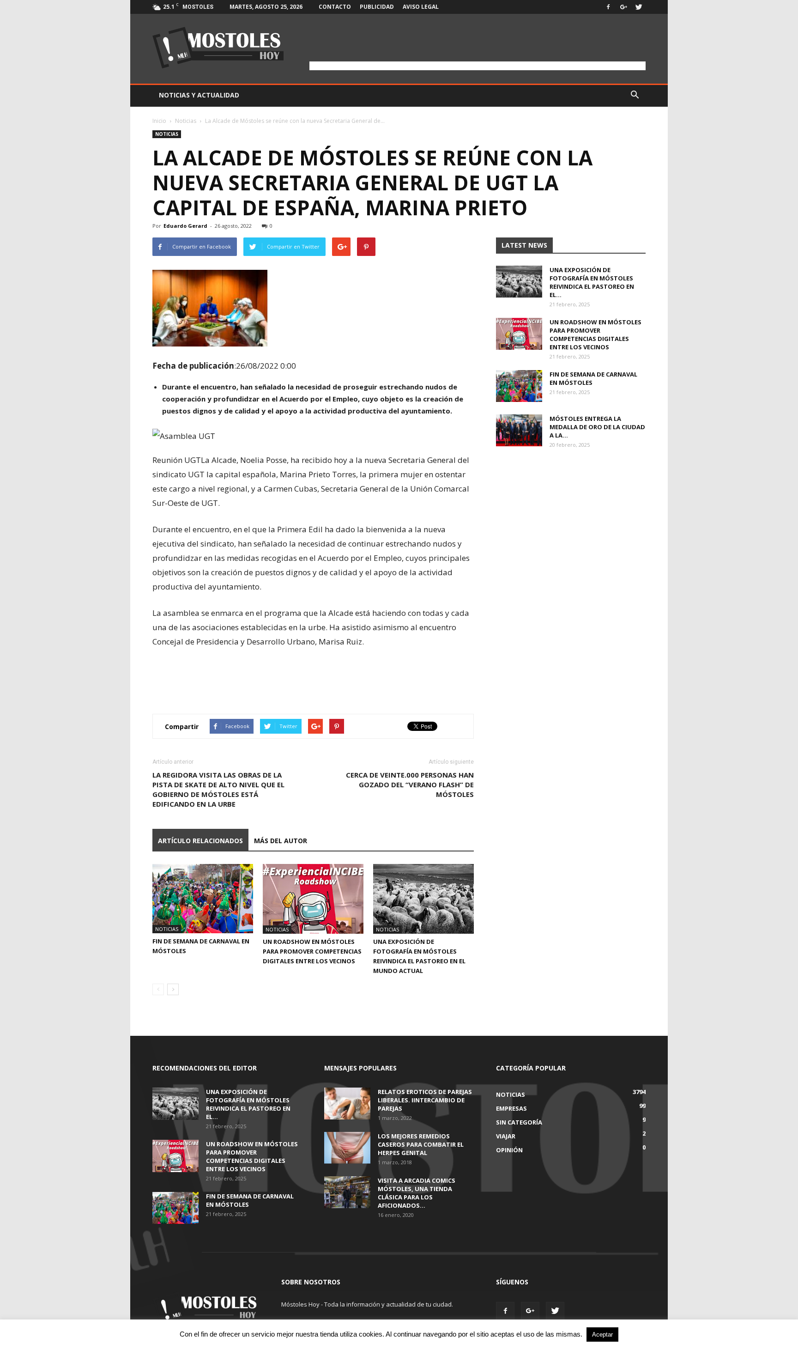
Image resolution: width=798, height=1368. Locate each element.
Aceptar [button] (602, 1334)
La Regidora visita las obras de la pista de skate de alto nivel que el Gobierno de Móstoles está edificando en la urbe (218, 789)
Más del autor (280, 840)
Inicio (159, 121)
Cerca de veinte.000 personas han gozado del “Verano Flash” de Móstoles (410, 784)
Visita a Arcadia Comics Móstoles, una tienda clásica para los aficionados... (416, 1193)
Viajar (505, 1136)
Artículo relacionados (200, 840)
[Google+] (623, 7)
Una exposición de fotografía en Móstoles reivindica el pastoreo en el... (592, 282)
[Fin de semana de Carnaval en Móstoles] (202, 898)
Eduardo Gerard (185, 225)
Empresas (511, 1108)
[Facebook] (608, 7)
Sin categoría (519, 1122)
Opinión (509, 1150)
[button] (634, 95)
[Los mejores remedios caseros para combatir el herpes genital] (347, 1148)
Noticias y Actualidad (199, 95)
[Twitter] (639, 7)
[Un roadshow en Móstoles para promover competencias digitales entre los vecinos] (313, 899)
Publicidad (377, 7)
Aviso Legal (421, 7)
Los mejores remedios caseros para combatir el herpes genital (421, 1144)
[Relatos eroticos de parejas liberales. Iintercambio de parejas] (347, 1103)
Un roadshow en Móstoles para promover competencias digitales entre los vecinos (312, 951)
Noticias (185, 121)
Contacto (335, 7)
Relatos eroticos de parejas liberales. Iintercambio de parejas (425, 1100)
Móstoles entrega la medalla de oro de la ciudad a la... (597, 426)
